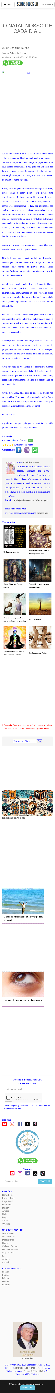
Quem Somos (8, 1233)
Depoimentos (8, 1240)
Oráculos (6, 1224)
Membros (48, 4)
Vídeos (5, 1220)
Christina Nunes (19, 48)
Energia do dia (8, 1198)
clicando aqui (43, 513)
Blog (4, 1217)
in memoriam (27, 1358)
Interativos (6, 1208)
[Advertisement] (27, 692)
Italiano (5, 1278)
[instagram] (12, 1123)
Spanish (5, 1272)
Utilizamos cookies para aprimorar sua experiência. (26, 1384)
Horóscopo (7, 1204)
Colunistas (6, 1243)
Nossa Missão (8, 1236)
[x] (27, 1123)
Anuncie (6, 1262)
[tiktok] (35, 1123)
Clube (4, 1214)
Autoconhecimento (18, 52)
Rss (3, 1256)
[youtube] (4, 1123)
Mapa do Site (8, 1252)
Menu (9, 4)
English (5, 1275)
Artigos (5, 1211)
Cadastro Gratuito (10, 1246)
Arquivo (6, 1259)
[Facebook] (19, 1123)
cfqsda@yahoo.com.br (23, 500)
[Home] (27, 1142)
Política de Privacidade (34, 1371)
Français (6, 1284)
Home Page (7, 1195)
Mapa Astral (7, 1201)
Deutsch (5, 1281)
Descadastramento (10, 1249)
